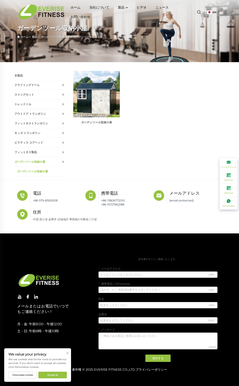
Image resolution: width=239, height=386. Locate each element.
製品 (121, 7)
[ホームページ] (41, 12)
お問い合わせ (80, 17)
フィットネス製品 (26, 152)
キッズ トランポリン (27, 133)
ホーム (75, 7)
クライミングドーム (27, 85)
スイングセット (24, 94)
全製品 (19, 75)
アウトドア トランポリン (30, 113)
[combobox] (107, 290)
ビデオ (142, 7)
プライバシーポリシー (151, 370)
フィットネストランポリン (31, 123)
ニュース (162, 7)
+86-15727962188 (112, 204)
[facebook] (27, 296)
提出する (158, 358)
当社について (99, 7)
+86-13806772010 (113, 200)
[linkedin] (36, 296)
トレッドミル (23, 104)
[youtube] (19, 296)
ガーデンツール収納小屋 (55, 36)
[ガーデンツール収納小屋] (96, 94)
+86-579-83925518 (45, 200)
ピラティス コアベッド (29, 142)
